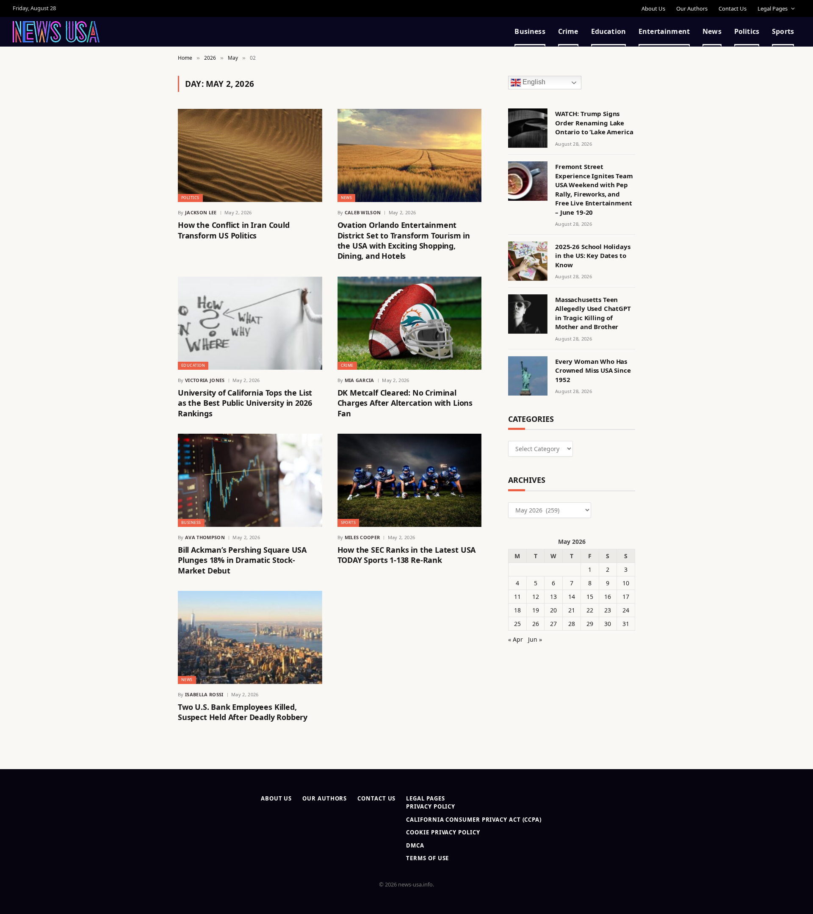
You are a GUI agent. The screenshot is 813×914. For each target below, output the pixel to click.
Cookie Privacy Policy (443, 832)
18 (517, 610)
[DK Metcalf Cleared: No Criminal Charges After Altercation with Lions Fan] (409, 323)
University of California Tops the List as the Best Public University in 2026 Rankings (245, 403)
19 (535, 610)
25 (517, 624)
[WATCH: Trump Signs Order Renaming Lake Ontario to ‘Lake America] (528, 128)
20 (553, 610)
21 (571, 610)
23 (607, 610)
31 (625, 624)
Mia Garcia (359, 380)
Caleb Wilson (363, 212)
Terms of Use (427, 858)
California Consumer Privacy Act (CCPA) (474, 819)
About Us (653, 8)
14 (571, 597)
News (712, 31)
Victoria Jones (205, 380)
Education (608, 31)
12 (535, 597)
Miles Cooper (362, 537)
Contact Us (733, 8)
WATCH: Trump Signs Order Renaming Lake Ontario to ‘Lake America (594, 122)
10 (625, 583)
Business (529, 31)
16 (607, 597)
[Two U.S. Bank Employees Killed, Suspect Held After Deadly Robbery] (250, 637)
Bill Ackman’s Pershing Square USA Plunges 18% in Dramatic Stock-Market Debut (242, 560)
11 (517, 597)
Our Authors (692, 8)
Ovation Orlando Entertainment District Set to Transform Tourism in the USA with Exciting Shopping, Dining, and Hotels (403, 240)
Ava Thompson (205, 537)
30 (607, 624)
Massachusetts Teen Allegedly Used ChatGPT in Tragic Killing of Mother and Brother (593, 313)
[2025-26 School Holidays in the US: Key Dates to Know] (528, 261)
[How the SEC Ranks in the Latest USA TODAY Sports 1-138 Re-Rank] (409, 480)
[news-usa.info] (56, 32)
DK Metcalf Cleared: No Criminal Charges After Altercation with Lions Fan (405, 403)
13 (553, 597)
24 (625, 610)
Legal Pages (773, 8)
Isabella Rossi (204, 694)
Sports (783, 31)
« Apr (515, 639)
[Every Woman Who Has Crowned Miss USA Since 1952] (528, 376)
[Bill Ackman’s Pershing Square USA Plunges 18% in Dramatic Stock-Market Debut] (250, 480)
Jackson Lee (201, 212)
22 (589, 610)
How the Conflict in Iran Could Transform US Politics (234, 230)
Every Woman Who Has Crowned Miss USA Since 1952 (593, 370)
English (533, 82)
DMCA (415, 845)
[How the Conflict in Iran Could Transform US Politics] (250, 155)
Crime (568, 31)
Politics (746, 31)
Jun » (535, 639)
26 (535, 624)
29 (589, 624)
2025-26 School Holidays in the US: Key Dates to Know (592, 255)
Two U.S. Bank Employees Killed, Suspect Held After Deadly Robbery (242, 712)
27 (553, 624)
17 (625, 597)
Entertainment (664, 31)
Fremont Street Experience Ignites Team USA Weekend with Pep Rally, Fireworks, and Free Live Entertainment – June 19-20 (594, 189)
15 (589, 597)
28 (571, 624)
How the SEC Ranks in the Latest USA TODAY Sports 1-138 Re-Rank (406, 555)
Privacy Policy (430, 806)
